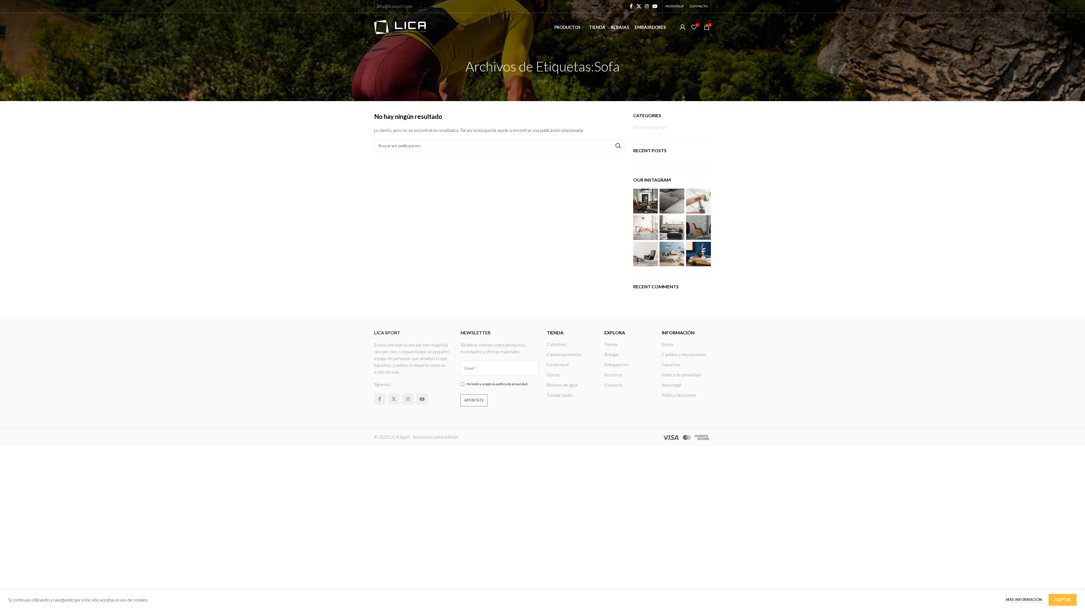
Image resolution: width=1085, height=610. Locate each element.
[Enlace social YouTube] (655, 6)
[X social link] (639, 6)
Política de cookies (679, 395)
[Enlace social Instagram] (646, 6)
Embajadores (616, 364)
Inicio (543, 80)
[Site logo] (400, 26)
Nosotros (613, 374)
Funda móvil (557, 364)
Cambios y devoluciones (684, 354)
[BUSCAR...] (618, 145)
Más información (1024, 599)
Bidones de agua (562, 384)
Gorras (553, 374)
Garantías (671, 364)
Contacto (613, 384)
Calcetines (557, 344)
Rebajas (611, 354)
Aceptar (1062, 599)
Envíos (668, 344)
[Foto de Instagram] (645, 201)
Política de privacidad (681, 374)
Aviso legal (671, 384)
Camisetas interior (564, 354)
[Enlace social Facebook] (631, 6)
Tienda (610, 344)
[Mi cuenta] (682, 27)
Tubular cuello (559, 395)
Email (471, 368)
